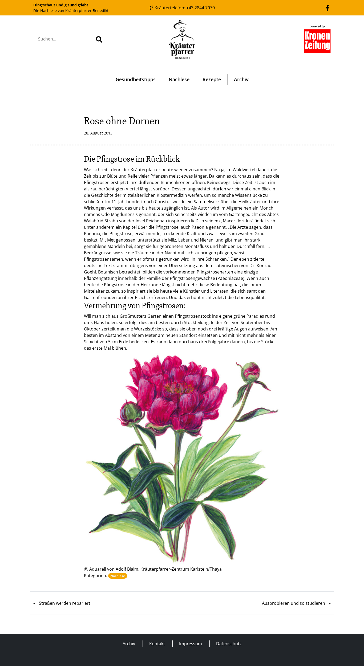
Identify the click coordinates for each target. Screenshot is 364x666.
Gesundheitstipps (136, 79)
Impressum (190, 644)
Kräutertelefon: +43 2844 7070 (184, 8)
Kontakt (157, 644)
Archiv (241, 79)
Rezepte (212, 79)
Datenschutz (229, 644)
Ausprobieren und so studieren (293, 603)
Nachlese (179, 79)
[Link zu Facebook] (327, 7)
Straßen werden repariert (64, 603)
